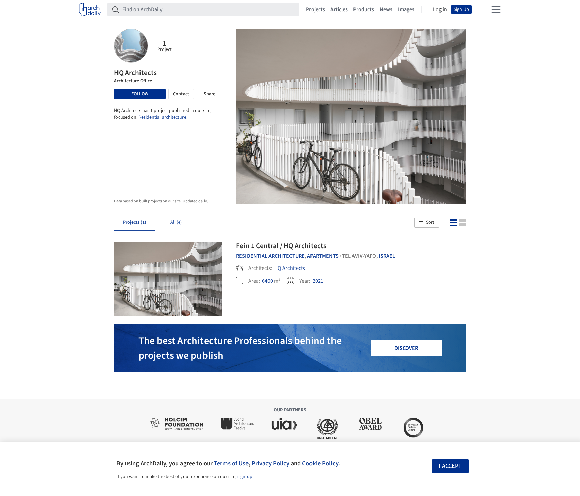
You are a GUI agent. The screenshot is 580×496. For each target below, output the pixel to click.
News (386, 9)
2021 (318, 281)
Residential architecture (162, 117)
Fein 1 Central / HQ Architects (281, 246)
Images (406, 9)
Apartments (323, 256)
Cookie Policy (320, 463)
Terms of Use (231, 463)
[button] (426, 223)
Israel (387, 256)
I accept (450, 466)
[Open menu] (496, 9)
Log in (440, 9)
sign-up (244, 476)
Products (363, 9)
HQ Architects (289, 268)
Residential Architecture (270, 256)
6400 (267, 281)
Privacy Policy (270, 463)
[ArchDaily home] (90, 9)
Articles (339, 9)
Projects (315, 9)
